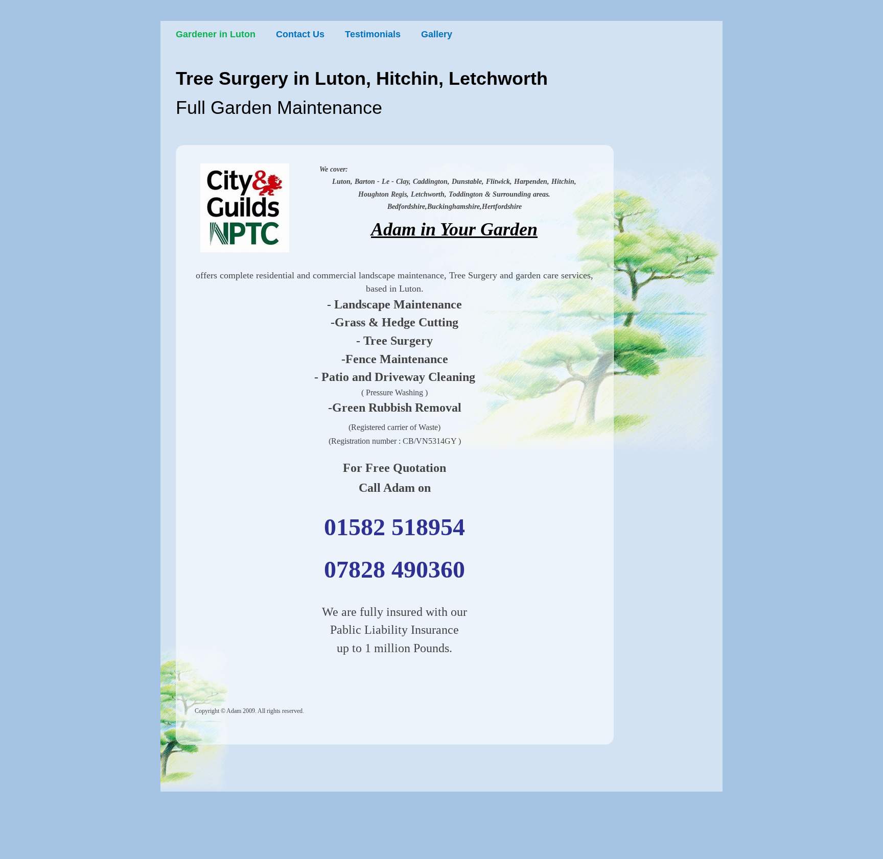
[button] (244, 207)
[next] (270, 213)
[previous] (219, 213)
